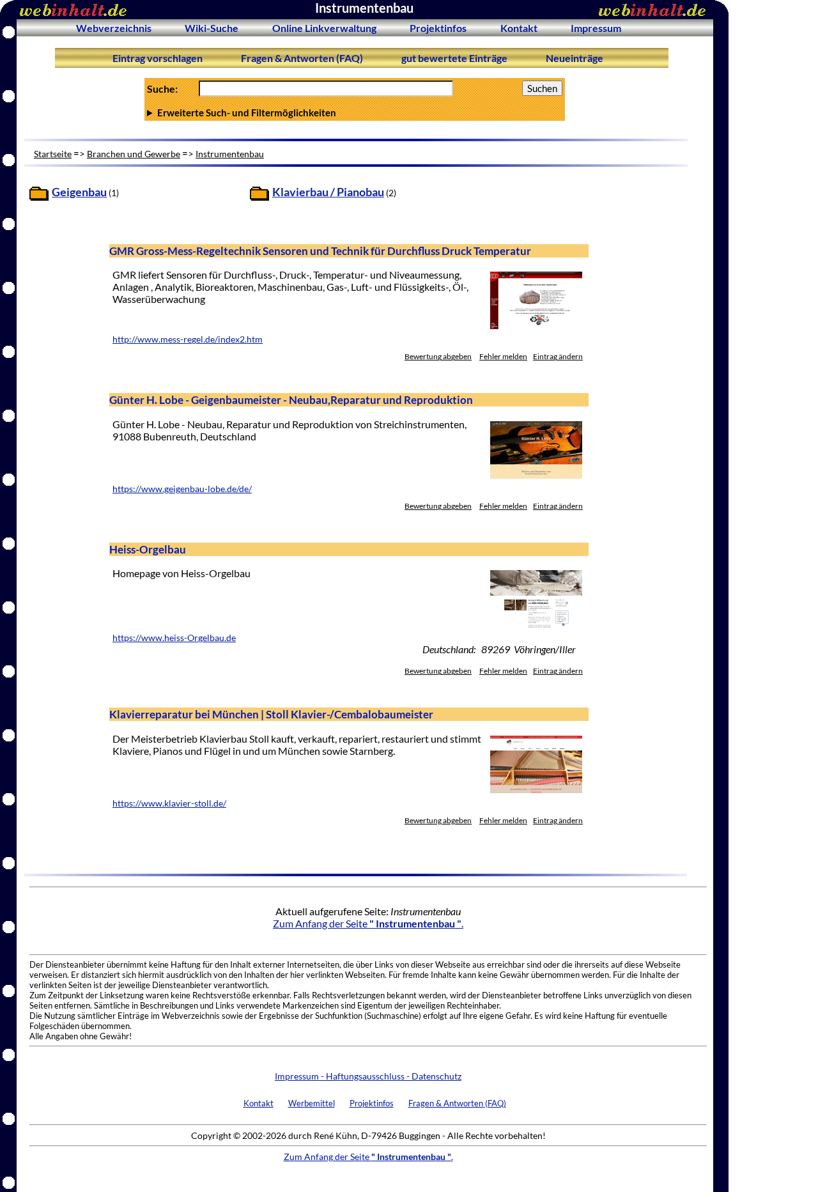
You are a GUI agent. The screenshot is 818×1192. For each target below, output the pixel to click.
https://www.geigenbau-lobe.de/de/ (182, 489)
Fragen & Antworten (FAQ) (302, 58)
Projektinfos (438, 28)
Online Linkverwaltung (324, 28)
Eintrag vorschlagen (157, 58)
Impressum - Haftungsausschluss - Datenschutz (368, 1076)
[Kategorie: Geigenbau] (39, 196)
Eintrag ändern (558, 356)
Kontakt (518, 28)
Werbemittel (311, 1103)
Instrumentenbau (230, 153)
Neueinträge (574, 58)
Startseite (53, 153)
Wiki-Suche (211, 28)
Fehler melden (503, 356)
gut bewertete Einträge (454, 58)
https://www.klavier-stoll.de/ (169, 803)
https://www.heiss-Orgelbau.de (174, 638)
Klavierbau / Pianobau (328, 192)
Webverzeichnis (113, 28)
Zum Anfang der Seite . (368, 923)
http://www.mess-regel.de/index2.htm (187, 339)
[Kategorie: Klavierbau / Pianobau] (259, 196)
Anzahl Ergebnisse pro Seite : (353, 112)
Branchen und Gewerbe (133, 153)
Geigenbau (79, 192)
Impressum (596, 28)
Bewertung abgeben (438, 356)
